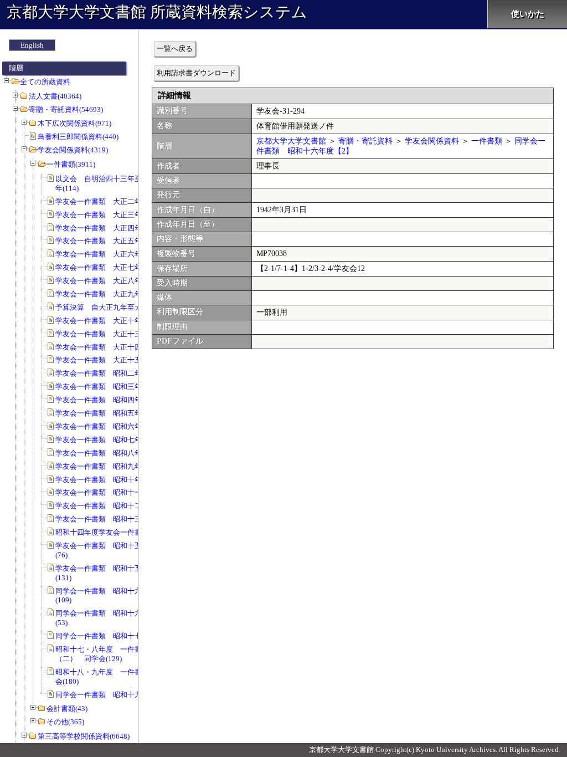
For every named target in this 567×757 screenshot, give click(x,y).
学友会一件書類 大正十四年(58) (108, 347)
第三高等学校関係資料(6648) (84, 736)
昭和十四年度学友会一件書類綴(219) (113, 532)
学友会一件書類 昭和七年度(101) (110, 440)
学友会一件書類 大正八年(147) (106, 281)
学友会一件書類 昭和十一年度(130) (113, 492)
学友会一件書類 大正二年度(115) (110, 201)
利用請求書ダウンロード (196, 73)
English (32, 45)
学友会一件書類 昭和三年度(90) (108, 386)
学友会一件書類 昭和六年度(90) (108, 426)
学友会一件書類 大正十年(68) (104, 320)
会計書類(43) (67, 708)
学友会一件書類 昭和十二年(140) (110, 506)
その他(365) (65, 722)
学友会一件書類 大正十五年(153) (110, 360)
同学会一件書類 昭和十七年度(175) (113, 636)
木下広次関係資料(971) (74, 123)
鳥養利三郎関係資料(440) (78, 136)
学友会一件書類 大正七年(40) (104, 267)
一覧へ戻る (175, 48)
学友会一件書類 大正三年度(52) (108, 215)
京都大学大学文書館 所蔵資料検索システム (157, 12)
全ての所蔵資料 (45, 82)
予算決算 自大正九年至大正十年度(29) (119, 307)
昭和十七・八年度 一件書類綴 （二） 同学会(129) (109, 654)
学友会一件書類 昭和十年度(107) (110, 479)
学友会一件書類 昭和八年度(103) (110, 453)
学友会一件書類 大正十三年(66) (108, 334)
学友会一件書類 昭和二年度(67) (108, 373)
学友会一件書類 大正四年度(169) (110, 228)
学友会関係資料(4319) (73, 150)
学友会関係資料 (432, 141)
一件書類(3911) (71, 164)
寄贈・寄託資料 (365, 141)
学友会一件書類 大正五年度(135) (110, 241)
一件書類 (486, 141)
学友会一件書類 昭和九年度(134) (110, 466)
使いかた (527, 13)
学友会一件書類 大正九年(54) (104, 294)
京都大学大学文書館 (291, 141)
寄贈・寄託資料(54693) (66, 109)
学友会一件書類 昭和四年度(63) (108, 400)
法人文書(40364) (55, 96)
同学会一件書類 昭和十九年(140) (110, 694)
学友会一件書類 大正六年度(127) (110, 254)
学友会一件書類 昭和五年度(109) (110, 413)
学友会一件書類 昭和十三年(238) (110, 519)
